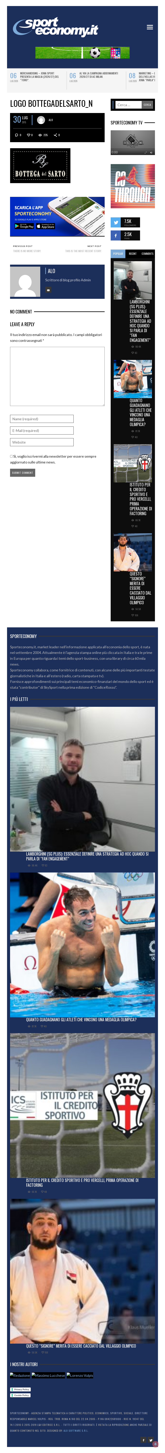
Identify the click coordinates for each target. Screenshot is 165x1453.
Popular (118, 254)
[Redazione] (20, 1375)
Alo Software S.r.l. (76, 1430)
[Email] (48, 290)
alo (51, 120)
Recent (133, 254)
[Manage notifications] (155, 1444)
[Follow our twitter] (116, 222)
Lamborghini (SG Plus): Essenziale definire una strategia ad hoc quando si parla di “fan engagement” (140, 321)
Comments (148, 254)
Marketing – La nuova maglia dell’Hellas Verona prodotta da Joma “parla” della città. (42, 76)
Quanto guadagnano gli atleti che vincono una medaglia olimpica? (141, 412)
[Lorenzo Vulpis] (80, 1375)
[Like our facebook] (116, 235)
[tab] (118, 254)
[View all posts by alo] (41, 120)
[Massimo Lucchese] (48, 1375)
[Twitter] (151, 1440)
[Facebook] (143, 1440)
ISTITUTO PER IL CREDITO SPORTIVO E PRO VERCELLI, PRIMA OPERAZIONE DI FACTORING (141, 499)
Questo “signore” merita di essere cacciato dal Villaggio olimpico (140, 588)
